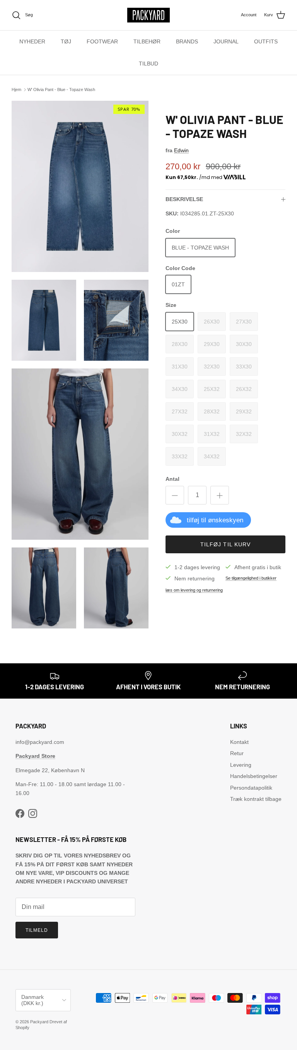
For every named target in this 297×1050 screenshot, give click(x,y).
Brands (187, 41)
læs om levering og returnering (194, 590)
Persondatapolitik (251, 788)
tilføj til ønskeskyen (215, 520)
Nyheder (32, 41)
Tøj (66, 41)
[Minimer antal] (175, 495)
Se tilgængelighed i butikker (251, 578)
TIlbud (148, 63)
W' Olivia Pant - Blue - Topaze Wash (61, 89)
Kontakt (239, 742)
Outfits (266, 41)
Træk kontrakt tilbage (256, 799)
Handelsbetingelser (253, 776)
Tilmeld (37, 930)
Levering (240, 765)
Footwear (102, 41)
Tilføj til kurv (225, 544)
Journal (226, 41)
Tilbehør (146, 41)
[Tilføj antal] (219, 495)
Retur (237, 753)
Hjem (16, 89)
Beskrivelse (184, 199)
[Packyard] (148, 15)
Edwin (181, 150)
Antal (172, 479)
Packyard (39, 1021)
